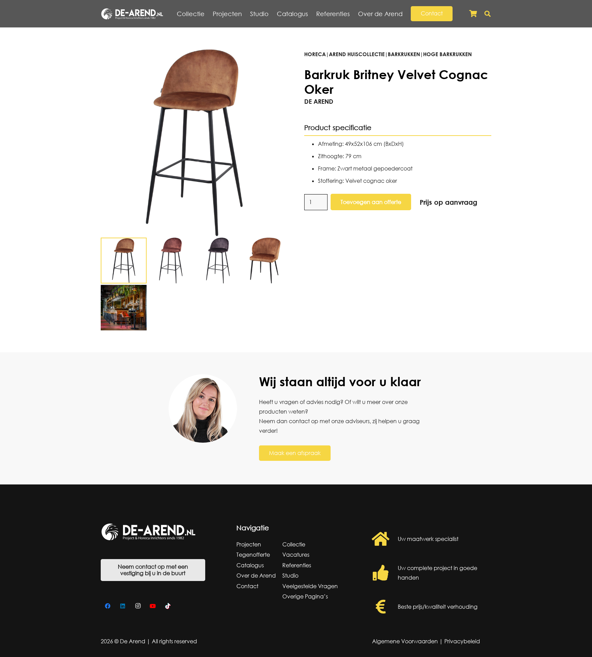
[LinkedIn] (123, 606)
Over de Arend (256, 575)
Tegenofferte (253, 554)
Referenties (296, 565)
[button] (406, 13)
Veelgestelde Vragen (310, 586)
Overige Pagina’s (305, 596)
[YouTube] (153, 606)
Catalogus (250, 565)
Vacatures (295, 554)
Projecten (248, 544)
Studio (290, 575)
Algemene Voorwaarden (405, 641)
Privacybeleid (462, 641)
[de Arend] (132, 14)
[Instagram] (138, 606)
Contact (247, 586)
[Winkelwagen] (473, 13)
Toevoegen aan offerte (371, 202)
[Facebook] (107, 606)
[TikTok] (168, 606)
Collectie (293, 544)
